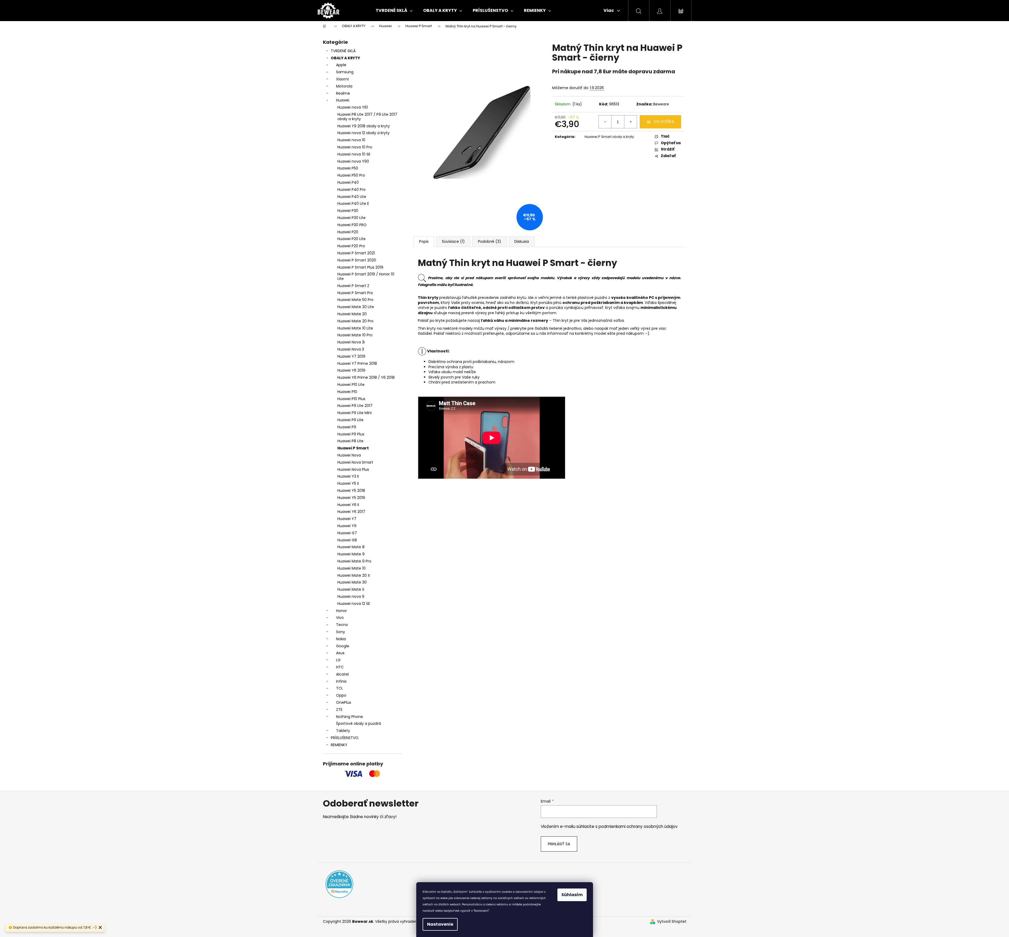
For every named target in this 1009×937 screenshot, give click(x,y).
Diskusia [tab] (521, 241)
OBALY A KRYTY (345, 58)
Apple (341, 64)
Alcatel (342, 674)
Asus (340, 653)
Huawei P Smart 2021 (356, 253)
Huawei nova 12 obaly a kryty (363, 132)
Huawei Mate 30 (352, 582)
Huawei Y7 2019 (351, 356)
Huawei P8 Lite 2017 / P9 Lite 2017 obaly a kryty (367, 117)
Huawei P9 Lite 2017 (354, 405)
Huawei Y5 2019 (351, 497)
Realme (343, 93)
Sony (340, 631)
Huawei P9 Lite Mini (354, 412)
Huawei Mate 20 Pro (355, 321)
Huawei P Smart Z (353, 285)
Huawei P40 (348, 182)
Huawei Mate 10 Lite (355, 328)
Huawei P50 (347, 168)
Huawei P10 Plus (351, 398)
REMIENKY (339, 744)
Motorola (344, 86)
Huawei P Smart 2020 (356, 260)
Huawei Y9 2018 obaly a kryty (363, 126)
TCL (339, 688)
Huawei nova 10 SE (353, 154)
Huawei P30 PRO (352, 224)
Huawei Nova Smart (355, 462)
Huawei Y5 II (348, 483)
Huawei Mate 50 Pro (355, 299)
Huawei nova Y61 (352, 107)
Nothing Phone (349, 716)
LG (338, 660)
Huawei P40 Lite (351, 196)
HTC (340, 667)
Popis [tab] (424, 241)
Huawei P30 (347, 210)
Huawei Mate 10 (351, 568)
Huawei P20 (347, 232)
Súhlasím (572, 895)
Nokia (341, 639)
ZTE (339, 709)
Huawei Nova (349, 455)
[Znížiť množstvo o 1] (605, 121)
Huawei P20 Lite (351, 238)
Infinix (341, 681)
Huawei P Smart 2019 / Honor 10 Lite (365, 276)
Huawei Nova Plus (353, 469)
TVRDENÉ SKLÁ (343, 51)
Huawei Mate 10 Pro (354, 335)
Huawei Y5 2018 (351, 490)
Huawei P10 (347, 391)
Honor (341, 610)
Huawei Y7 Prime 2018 (357, 363)
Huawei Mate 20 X (353, 575)
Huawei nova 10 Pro (354, 147)
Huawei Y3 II (348, 476)
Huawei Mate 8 (351, 547)
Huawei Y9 (346, 525)
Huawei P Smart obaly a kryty (609, 136)
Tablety (343, 730)
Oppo (341, 695)
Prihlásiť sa (559, 844)
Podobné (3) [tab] (489, 241)
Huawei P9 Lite (350, 420)
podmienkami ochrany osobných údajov (638, 826)
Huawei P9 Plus (350, 434)
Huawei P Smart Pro (355, 292)
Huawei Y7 (346, 518)
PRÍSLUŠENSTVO (344, 737)
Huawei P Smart (353, 448)
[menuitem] (394, 10)
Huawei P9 (346, 427)
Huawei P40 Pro (351, 189)
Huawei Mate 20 (352, 314)
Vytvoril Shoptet (671, 921)
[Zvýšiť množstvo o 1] (630, 121)
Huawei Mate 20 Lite (355, 306)
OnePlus (343, 702)
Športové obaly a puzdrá (358, 723)
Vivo (340, 617)
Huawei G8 (347, 540)
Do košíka (664, 121)
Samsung (344, 72)
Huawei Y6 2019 (351, 370)
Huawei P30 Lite (351, 217)
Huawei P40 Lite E (353, 203)
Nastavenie (440, 924)
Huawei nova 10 (351, 140)
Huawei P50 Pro (351, 175)
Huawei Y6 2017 (351, 511)
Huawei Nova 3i (351, 342)
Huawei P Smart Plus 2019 (360, 267)
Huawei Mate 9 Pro (354, 561)
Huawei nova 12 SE (353, 603)
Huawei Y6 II (348, 504)
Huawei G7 (347, 533)
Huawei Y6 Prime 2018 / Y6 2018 (366, 377)
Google (342, 646)
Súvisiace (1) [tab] (453, 241)
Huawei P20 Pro (351, 246)
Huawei (342, 100)
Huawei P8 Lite (350, 441)
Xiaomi (342, 79)
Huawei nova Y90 (353, 161)
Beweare (661, 104)
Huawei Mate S (350, 589)
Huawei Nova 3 (350, 349)
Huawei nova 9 (350, 596)
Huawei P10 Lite (351, 384)
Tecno (342, 624)
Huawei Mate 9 (351, 554)
